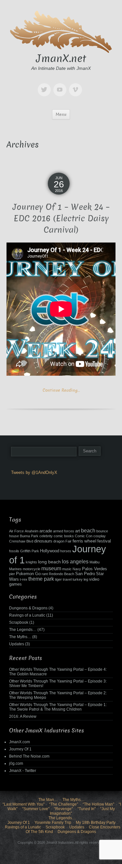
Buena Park (29, 536)
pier (12, 574)
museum (51, 568)
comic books (64, 536)
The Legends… (22, 629)
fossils (14, 551)
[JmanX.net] (61, 30)
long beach (49, 561)
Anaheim (31, 531)
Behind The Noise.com (29, 756)
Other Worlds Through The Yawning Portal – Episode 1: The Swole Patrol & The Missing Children (58, 707)
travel (67, 579)
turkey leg (80, 579)
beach (88, 530)
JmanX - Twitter (22, 770)
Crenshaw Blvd (21, 541)
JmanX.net (61, 58)
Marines (15, 569)
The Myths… (20, 637)
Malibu (94, 562)
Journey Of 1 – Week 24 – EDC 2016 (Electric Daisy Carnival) (61, 218)
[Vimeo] (77, 85)
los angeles (75, 561)
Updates (16, 644)
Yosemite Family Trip (52, 822)
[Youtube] (61, 85)
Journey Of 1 (20, 749)
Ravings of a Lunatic (27, 615)
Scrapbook (18, 622)
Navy (77, 569)
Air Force (16, 531)
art (77, 531)
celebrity (46, 536)
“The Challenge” (63, 804)
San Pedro (85, 574)
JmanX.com (19, 742)
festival (104, 541)
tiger (58, 579)
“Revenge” (63, 809)
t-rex (23, 579)
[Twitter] (45, 85)
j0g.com (16, 763)
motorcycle (31, 569)
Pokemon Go (28, 574)
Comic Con (83, 536)
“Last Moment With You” (24, 804)
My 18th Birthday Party (95, 822)
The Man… (48, 799)
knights (31, 562)
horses (65, 551)
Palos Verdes (94, 569)
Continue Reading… (61, 390)
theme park (41, 579)
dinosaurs (43, 541)
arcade (45, 531)
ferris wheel (84, 540)
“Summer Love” (35, 809)
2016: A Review (22, 716)
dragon (58, 541)
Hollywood (49, 551)
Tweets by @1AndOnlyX (34, 472)
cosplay (99, 536)
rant (45, 574)
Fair (68, 541)
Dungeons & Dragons (28, 608)
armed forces (63, 531)
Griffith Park (29, 551)
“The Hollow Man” (98, 804)
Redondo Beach (61, 574)
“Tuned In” (86, 809)
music (67, 569)
